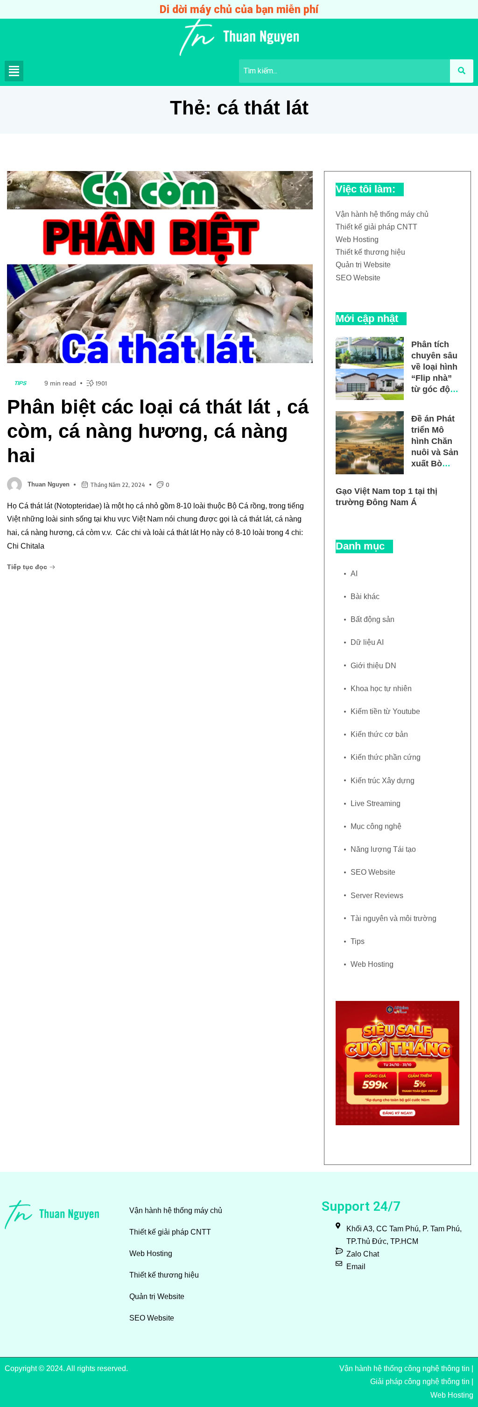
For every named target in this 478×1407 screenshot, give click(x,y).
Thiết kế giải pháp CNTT (376, 227)
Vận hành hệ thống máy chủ (382, 214)
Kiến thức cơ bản (379, 734)
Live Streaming (376, 803)
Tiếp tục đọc (28, 567)
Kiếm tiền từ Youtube (385, 711)
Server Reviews (377, 896)
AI (354, 574)
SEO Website (358, 278)
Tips (21, 383)
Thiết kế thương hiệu (370, 252)
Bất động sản (372, 619)
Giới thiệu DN (373, 666)
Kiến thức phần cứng (386, 757)
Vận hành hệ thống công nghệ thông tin (404, 1368)
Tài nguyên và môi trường (393, 918)
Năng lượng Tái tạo (383, 849)
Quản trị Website (363, 265)
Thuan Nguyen (49, 484)
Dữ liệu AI (367, 642)
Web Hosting (357, 239)
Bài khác (365, 596)
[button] (14, 71)
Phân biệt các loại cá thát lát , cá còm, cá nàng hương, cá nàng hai (158, 431)
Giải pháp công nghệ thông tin (420, 1382)
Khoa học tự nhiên (381, 689)
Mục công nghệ (376, 826)
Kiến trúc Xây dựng (383, 781)
